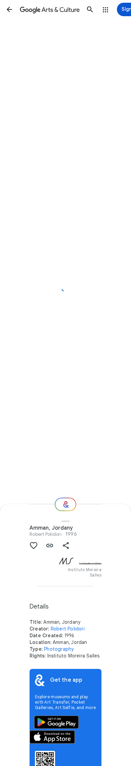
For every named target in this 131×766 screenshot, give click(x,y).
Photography (59, 649)
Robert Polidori (45, 534)
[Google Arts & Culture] (50, 9)
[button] (9, 9)
